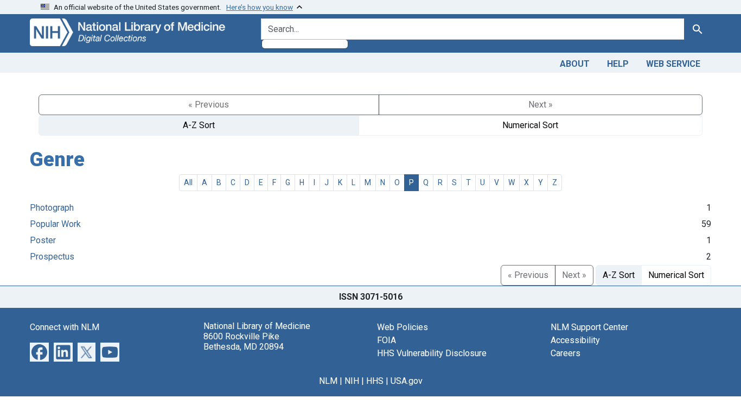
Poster (43, 240)
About (575, 64)
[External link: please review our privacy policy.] (39, 351)
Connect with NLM (64, 327)
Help (618, 64)
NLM (328, 381)
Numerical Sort (530, 125)
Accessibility (575, 340)
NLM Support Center (589, 327)
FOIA (386, 340)
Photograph (52, 208)
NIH (351, 381)
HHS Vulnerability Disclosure (432, 353)
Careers (565, 353)
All (188, 182)
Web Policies (402, 327)
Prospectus (52, 256)
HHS (375, 381)
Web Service (673, 64)
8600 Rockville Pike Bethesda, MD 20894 (243, 341)
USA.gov (407, 381)
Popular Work (55, 224)
